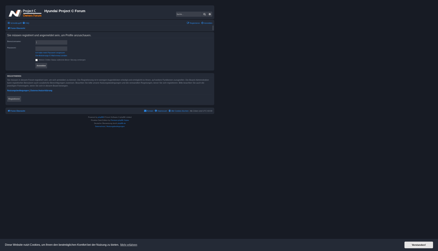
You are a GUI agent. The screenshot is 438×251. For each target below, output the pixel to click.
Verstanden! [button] (419, 244)
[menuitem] (25, 23)
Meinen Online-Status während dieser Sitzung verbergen (62, 60)
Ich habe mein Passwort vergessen (50, 53)
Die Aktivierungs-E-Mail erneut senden (51, 56)
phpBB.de (122, 123)
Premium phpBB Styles (120, 120)
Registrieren (14, 99)
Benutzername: (14, 41)
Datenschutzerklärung (41, 90)
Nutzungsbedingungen (18, 90)
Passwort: (11, 48)
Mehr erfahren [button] (128, 244)
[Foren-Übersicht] (25, 12)
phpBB (101, 117)
